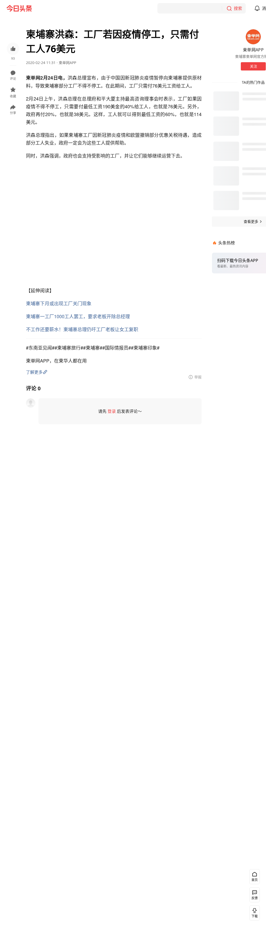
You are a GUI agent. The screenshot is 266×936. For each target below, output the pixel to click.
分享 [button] (13, 113)
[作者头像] (253, 37)
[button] (13, 51)
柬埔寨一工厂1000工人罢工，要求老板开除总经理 (78, 316)
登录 (112, 411)
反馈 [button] (254, 898)
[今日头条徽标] (19, 8)
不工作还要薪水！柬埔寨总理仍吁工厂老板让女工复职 (82, 329)
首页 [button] (254, 880)
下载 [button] (254, 916)
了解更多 (34, 372)
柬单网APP (67, 62)
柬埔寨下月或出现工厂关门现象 (58, 303)
